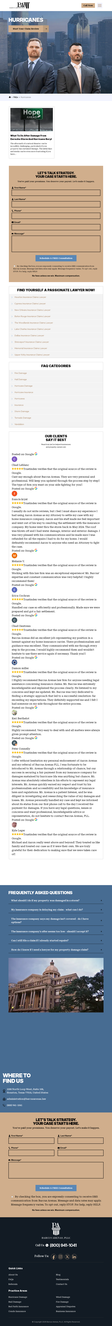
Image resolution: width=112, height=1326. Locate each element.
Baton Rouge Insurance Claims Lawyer (32, 316)
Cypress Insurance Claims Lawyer (30, 303)
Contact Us (61, 1284)
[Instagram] (60, 1256)
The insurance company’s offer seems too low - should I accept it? (50, 931)
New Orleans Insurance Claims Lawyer (32, 310)
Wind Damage (63, 1297)
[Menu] (99, 5)
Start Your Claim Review (26, 29)
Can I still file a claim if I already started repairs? (40, 940)
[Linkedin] (74, 1256)
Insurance (18, 405)
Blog (58, 1275)
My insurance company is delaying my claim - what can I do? (47, 909)
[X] (67, 1256)
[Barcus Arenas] (20, 5)
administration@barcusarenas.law (26, 1099)
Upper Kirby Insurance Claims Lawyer (32, 354)
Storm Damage (21, 411)
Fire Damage (20, 373)
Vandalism (19, 424)
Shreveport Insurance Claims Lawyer (31, 342)
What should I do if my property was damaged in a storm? (45, 900)
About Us (13, 1275)
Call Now (88, 5)
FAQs (15, 97)
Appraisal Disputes (65, 1306)
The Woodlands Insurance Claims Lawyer (33, 322)
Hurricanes (19, 398)
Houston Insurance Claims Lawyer (30, 297)
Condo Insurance (17, 1311)
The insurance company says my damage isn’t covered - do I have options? (50, 921)
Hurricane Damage (23, 385)
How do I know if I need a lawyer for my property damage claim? (49, 949)
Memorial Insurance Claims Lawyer (30, 348)
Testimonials (62, 1279)
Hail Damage (20, 379)
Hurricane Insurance (23, 392)
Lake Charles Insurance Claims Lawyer (32, 329)
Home (10, 97)
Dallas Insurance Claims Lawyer (29, 335)
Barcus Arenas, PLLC (55, 1322)
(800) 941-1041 (14, 1105)
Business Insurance (66, 1311)
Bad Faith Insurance (18, 1306)
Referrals (12, 1284)
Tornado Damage (22, 417)
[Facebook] (53, 1256)
